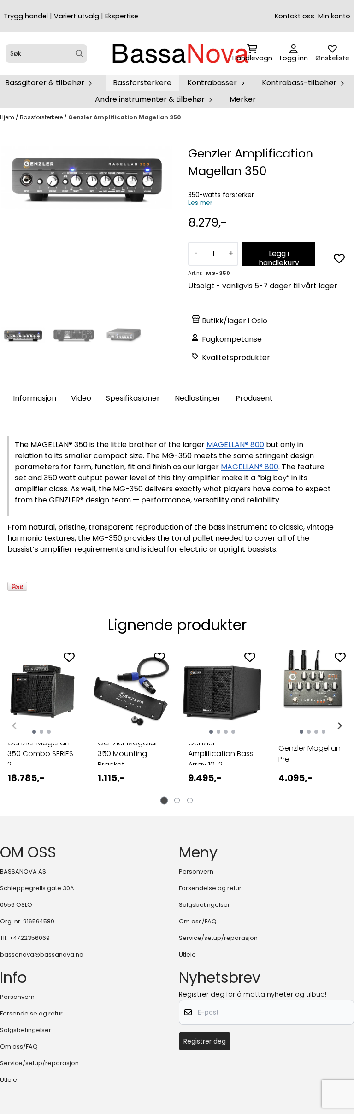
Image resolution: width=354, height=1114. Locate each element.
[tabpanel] (41, 722)
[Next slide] (339, 725)
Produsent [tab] (254, 398)
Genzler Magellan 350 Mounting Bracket (129, 754)
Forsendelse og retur (210, 888)
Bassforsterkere (142, 82)
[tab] (164, 800)
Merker (243, 99)
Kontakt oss (294, 16)
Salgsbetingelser (204, 905)
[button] (339, 258)
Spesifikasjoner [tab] (133, 398)
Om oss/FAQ (198, 921)
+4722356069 (29, 938)
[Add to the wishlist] (69, 657)
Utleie (187, 954)
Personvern (196, 871)
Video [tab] (81, 398)
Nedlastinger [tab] (198, 398)
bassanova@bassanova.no (41, 954)
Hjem (8, 117)
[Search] (79, 53)
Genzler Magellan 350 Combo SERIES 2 (40, 754)
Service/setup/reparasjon (218, 938)
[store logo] (180, 53)
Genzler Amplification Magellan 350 (124, 117)
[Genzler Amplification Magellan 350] (86, 177)
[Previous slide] (14, 725)
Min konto (334, 16)
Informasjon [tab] (34, 398)
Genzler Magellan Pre (309, 753)
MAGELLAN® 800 (235, 444)
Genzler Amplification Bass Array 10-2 (221, 754)
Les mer (200, 203)
